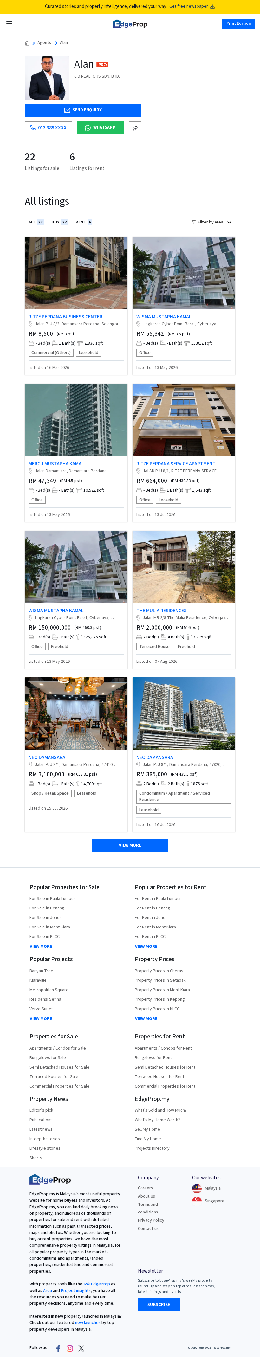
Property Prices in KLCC (157, 1009)
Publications (41, 1120)
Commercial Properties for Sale (59, 1086)
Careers (145, 1188)
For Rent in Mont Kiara (155, 927)
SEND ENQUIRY (87, 110)
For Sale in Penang (46, 908)
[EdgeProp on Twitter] (81, 1348)
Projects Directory (152, 1148)
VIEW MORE (41, 946)
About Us (146, 1196)
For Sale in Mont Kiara (49, 927)
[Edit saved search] (135, 127)
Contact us (148, 1228)
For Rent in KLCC (150, 937)
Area (47, 1291)
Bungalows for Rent (153, 1058)
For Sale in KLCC (44, 937)
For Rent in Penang (152, 908)
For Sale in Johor (45, 917)
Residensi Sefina (45, 999)
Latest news (41, 1129)
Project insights (75, 1291)
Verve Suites (41, 1009)
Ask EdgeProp (96, 1284)
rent (83, 222)
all (35, 222)
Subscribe (158, 1305)
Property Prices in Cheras (159, 971)
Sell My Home (147, 1129)
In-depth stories (44, 1139)
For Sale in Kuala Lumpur (52, 898)
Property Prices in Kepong (160, 999)
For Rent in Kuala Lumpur (158, 898)
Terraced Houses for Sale (53, 1077)
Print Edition (238, 23)
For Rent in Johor (151, 917)
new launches (88, 1323)
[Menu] (9, 24)
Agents (44, 43)
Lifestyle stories (45, 1148)
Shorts (35, 1158)
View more (130, 845)
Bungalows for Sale (47, 1058)
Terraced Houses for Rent (159, 1077)
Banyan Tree (41, 971)
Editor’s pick (41, 1110)
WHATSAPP (104, 127)
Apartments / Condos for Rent (163, 1048)
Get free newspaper (188, 6)
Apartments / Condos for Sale (57, 1048)
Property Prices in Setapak (160, 980)
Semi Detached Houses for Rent (165, 1067)
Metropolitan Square (48, 990)
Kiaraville (38, 980)
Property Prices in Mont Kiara (162, 990)
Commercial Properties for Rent (165, 1086)
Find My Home (148, 1139)
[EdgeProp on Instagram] (70, 1348)
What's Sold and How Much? (161, 1110)
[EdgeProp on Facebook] (58, 1348)
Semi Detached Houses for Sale (59, 1067)
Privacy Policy (151, 1220)
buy (59, 222)
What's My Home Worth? (157, 1120)
